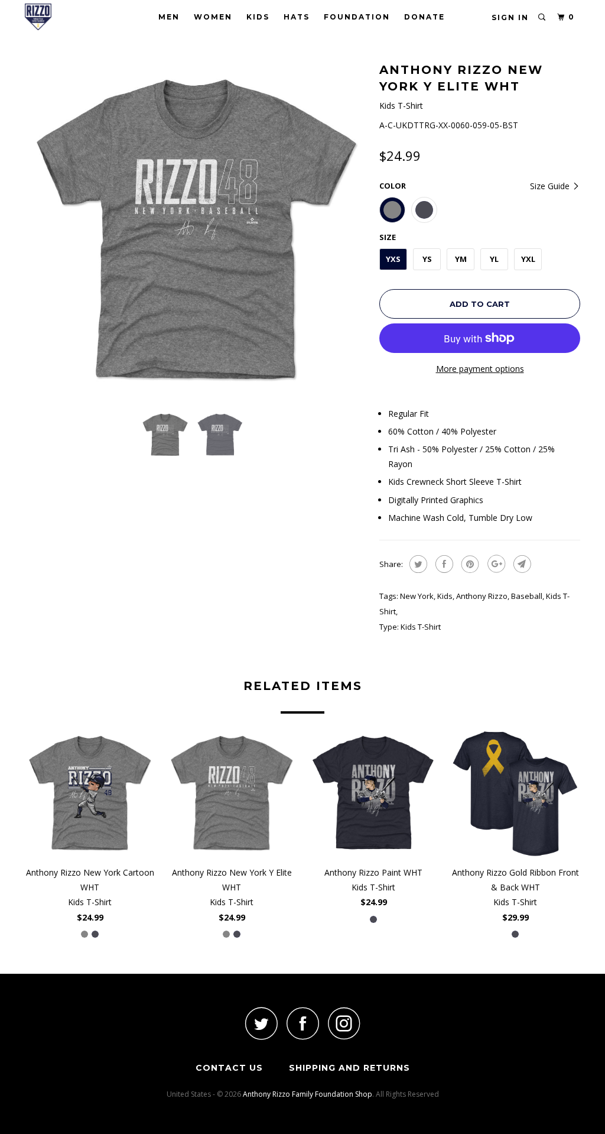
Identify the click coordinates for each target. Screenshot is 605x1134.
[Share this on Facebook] (442, 564)
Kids (257, 16)
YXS (393, 259)
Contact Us (229, 1067)
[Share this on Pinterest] (468, 564)
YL (494, 259)
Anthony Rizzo (482, 596)
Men (169, 16)
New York (417, 596)
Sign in (510, 17)
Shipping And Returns (349, 1067)
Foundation (357, 16)
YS (427, 259)
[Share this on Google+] (494, 564)
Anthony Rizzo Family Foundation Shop (307, 1094)
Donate (424, 16)
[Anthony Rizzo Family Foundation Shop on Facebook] (302, 1023)
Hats (297, 16)
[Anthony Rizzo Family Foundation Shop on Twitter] (261, 1023)
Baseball (526, 596)
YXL (528, 259)
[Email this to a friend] (520, 564)
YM (461, 259)
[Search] (542, 17)
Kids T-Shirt (421, 626)
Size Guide (551, 186)
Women (213, 16)
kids (445, 596)
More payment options (480, 368)
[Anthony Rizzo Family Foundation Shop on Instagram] (343, 1023)
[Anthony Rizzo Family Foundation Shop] (72, 17)
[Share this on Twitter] (416, 564)
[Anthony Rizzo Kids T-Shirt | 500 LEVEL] (196, 230)
